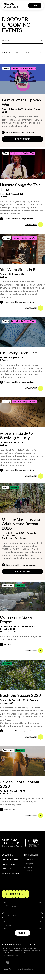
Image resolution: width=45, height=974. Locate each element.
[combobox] (14, 52)
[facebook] (3, 962)
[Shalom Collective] (11, 5)
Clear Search (10, 46)
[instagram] (8, 962)
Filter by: (6, 52)
